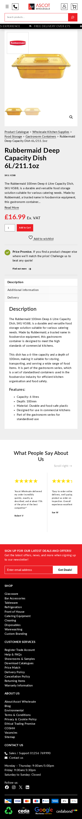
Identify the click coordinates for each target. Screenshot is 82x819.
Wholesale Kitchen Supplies (50, 132)
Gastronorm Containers (41, 136)
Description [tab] (15, 282)
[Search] (72, 17)
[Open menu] (7, 6)
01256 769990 (15, 6)
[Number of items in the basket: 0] (74, 6)
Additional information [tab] (23, 290)
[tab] (41, 297)
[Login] (64, 6)
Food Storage (13, 136)
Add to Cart (25, 228)
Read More (12, 207)
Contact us (16, 757)
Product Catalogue (17, 132)
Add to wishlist (43, 239)
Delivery (13, 297)
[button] (71, 117)
